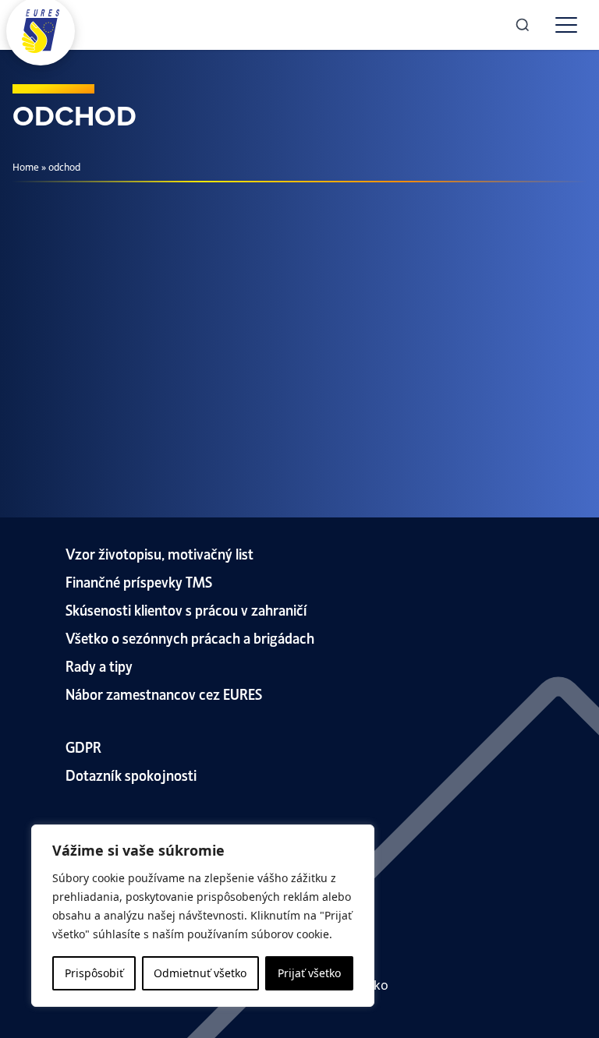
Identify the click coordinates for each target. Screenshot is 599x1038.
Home (25, 167)
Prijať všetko (309, 973)
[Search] (522, 25)
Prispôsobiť (94, 973)
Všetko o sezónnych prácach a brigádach (190, 637)
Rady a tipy (99, 665)
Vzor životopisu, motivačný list (159, 553)
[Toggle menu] (566, 25)
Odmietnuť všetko (200, 973)
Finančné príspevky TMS (139, 581)
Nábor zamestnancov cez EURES (164, 693)
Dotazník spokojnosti (131, 774)
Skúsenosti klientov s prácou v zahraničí (186, 609)
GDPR (83, 746)
